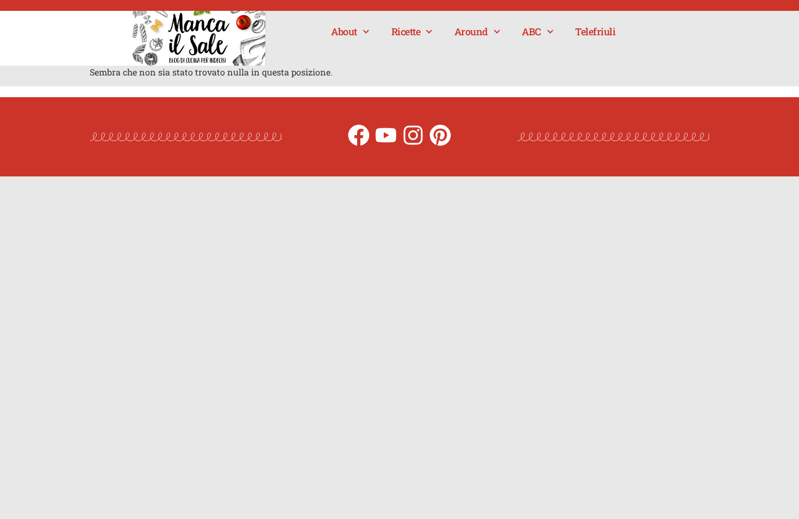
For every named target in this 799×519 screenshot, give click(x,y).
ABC (531, 31)
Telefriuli (595, 31)
